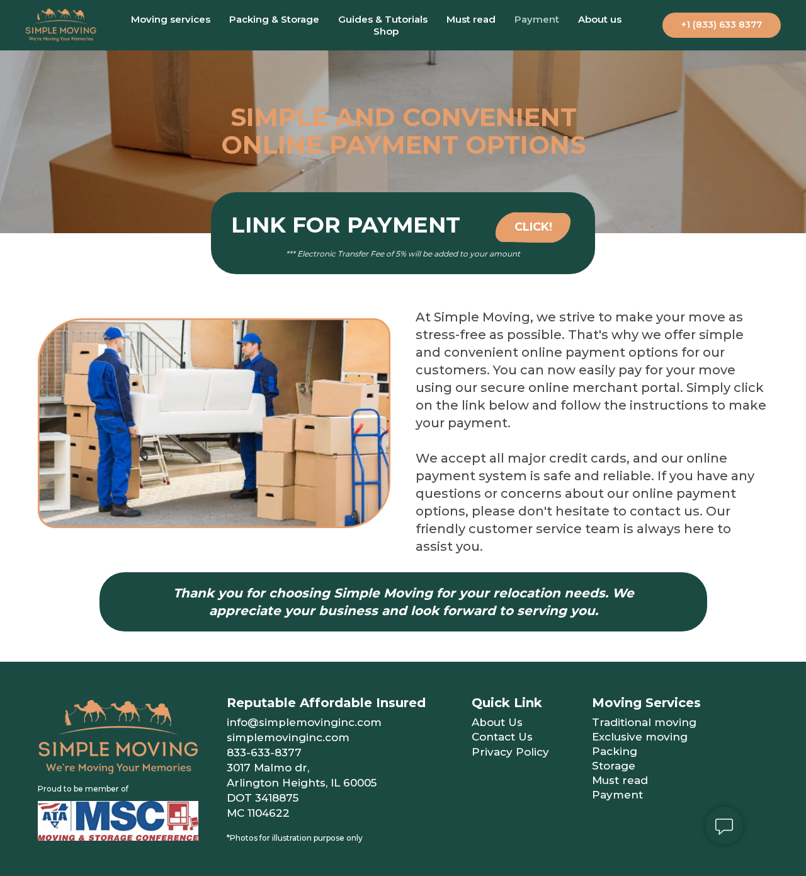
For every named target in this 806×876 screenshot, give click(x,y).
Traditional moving (644, 722)
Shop (386, 31)
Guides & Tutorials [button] (383, 19)
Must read (471, 19)
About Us (497, 722)
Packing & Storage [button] (274, 19)
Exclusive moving (640, 736)
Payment (536, 19)
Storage (613, 765)
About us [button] (600, 19)
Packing (614, 751)
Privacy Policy (510, 752)
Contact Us (502, 736)
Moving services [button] (170, 19)
